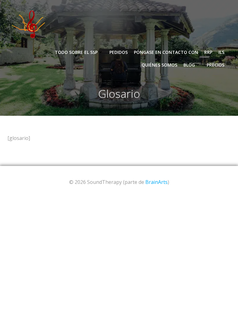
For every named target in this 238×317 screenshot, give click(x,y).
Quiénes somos (159, 65)
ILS (221, 52)
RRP (208, 52)
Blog (189, 65)
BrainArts (156, 182)
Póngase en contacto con (166, 52)
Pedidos (118, 52)
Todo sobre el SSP (76, 52)
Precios (215, 65)
